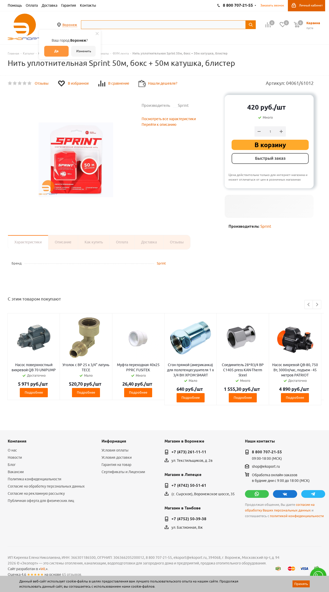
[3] (19, 83)
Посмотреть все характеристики (169, 119)
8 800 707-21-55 (267, 452)
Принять (301, 584)
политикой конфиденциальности (297, 516)
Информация (114, 441)
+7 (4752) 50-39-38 (188, 519)
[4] (24, 83)
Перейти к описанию (159, 124)
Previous (309, 304)
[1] (10, 83)
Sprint (265, 226)
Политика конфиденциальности (34, 479)
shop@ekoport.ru (266, 467)
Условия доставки (117, 457)
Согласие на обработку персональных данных (46, 486)
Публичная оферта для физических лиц (41, 501)
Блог (12, 465)
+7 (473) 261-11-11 (188, 452)
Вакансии (16, 472)
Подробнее (34, 392)
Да (56, 51)
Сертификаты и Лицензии (123, 472)
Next (317, 304)
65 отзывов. (72, 574)
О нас (12, 450)
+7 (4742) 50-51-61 (188, 485)
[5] (29, 83)
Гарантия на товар (116, 465)
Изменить (83, 51)
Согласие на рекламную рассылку (36, 493)
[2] (15, 83)
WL (43, 569)
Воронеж (69, 25)
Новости (15, 457)
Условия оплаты (115, 450)
